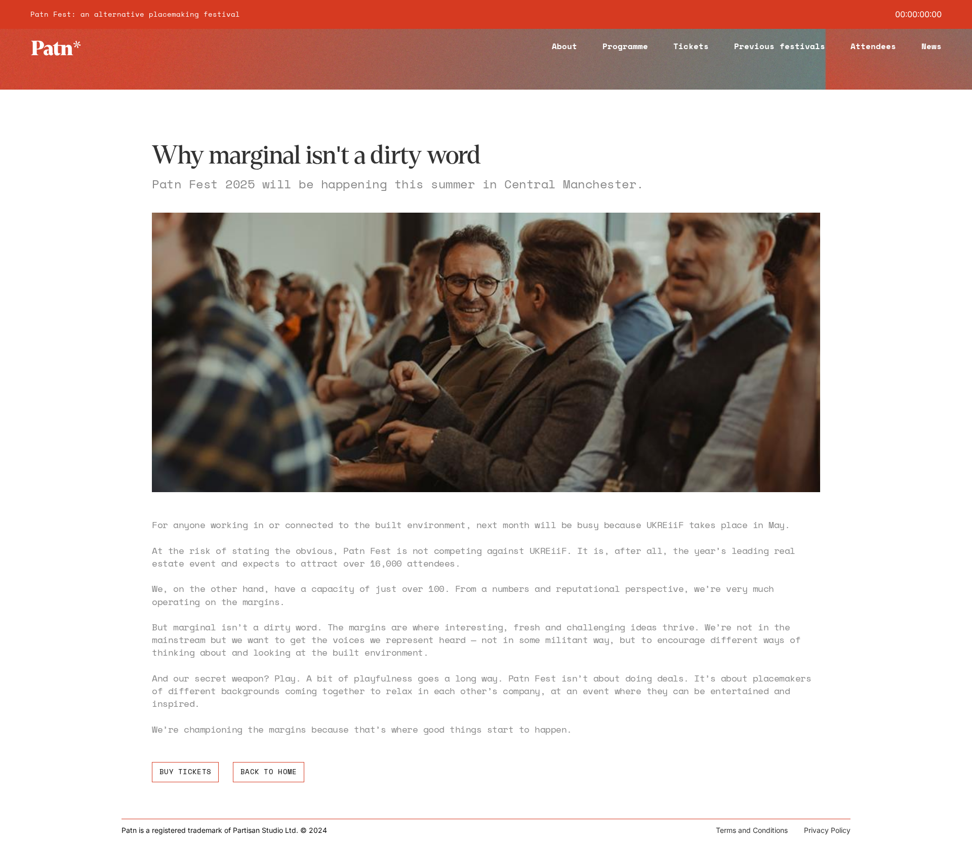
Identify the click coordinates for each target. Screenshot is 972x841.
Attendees (873, 46)
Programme (625, 46)
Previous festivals (779, 46)
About (564, 46)
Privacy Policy (827, 830)
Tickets (691, 46)
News (931, 46)
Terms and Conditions (752, 830)
